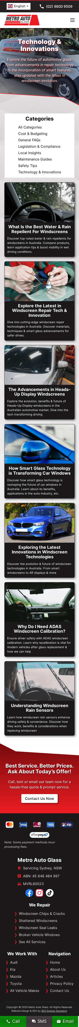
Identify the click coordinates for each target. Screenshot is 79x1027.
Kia (12, 969)
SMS (42, 1021)
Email (68, 1021)
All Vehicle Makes (24, 990)
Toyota (16, 983)
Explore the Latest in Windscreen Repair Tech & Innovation (39, 310)
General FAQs (29, 140)
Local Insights (29, 153)
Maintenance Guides (35, 159)
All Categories (30, 127)
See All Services (32, 942)
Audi (14, 962)
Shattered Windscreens (38, 920)
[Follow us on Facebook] (29, 893)
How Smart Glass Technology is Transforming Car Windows (40, 471)
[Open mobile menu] (72, 20)
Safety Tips (27, 165)
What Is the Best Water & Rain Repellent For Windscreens (39, 229)
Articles (56, 976)
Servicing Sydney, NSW (42, 868)
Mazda (15, 976)
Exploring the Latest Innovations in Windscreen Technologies (39, 552)
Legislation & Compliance (39, 146)
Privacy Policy (62, 983)
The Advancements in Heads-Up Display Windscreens (39, 392)
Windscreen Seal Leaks (38, 927)
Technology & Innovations (39, 172)
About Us (58, 969)
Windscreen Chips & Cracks (42, 913)
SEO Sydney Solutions (54, 1010)
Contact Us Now (39, 798)
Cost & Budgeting (32, 133)
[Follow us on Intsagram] (39, 893)
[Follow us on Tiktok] (50, 892)
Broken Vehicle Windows (39, 935)
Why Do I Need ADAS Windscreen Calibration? (39, 629)
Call (16, 1021)
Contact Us (59, 990)
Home (55, 962)
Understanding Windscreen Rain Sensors (39, 708)
